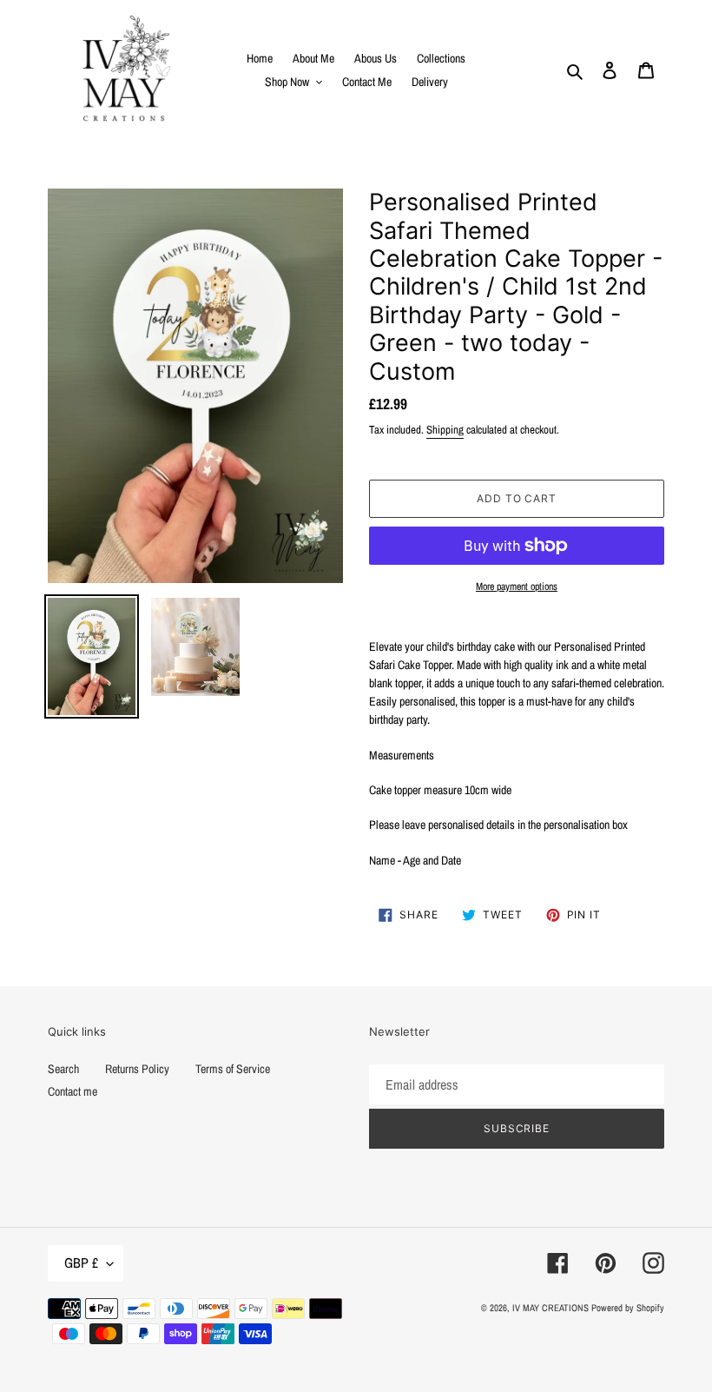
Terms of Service (232, 1069)
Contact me (72, 1091)
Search (63, 1069)
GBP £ (81, 1262)
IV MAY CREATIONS (550, 1308)
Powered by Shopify (627, 1308)
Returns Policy (137, 1069)
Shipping (445, 429)
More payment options (516, 586)
